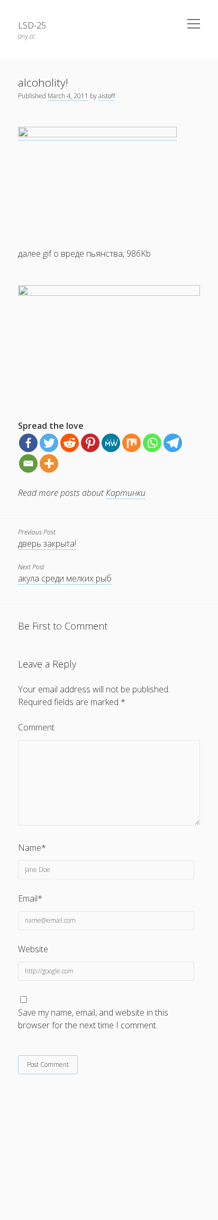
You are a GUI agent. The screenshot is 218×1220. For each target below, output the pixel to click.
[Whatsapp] (152, 443)
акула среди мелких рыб (65, 578)
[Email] (28, 463)
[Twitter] (49, 443)
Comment (36, 727)
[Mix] (131, 443)
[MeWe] (111, 443)
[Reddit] (69, 443)
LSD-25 (32, 25)
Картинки (126, 493)
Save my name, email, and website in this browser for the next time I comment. (93, 1019)
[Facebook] (28, 443)
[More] (49, 463)
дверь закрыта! (47, 543)
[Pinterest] (90, 443)
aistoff (106, 95)
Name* (32, 847)
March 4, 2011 (68, 95)
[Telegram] (173, 443)
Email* (30, 898)
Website (33, 949)
